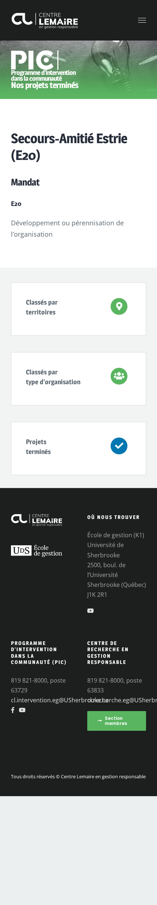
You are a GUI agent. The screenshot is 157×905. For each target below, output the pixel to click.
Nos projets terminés (44, 85)
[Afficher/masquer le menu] (142, 20)
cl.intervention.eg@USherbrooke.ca (59, 700)
